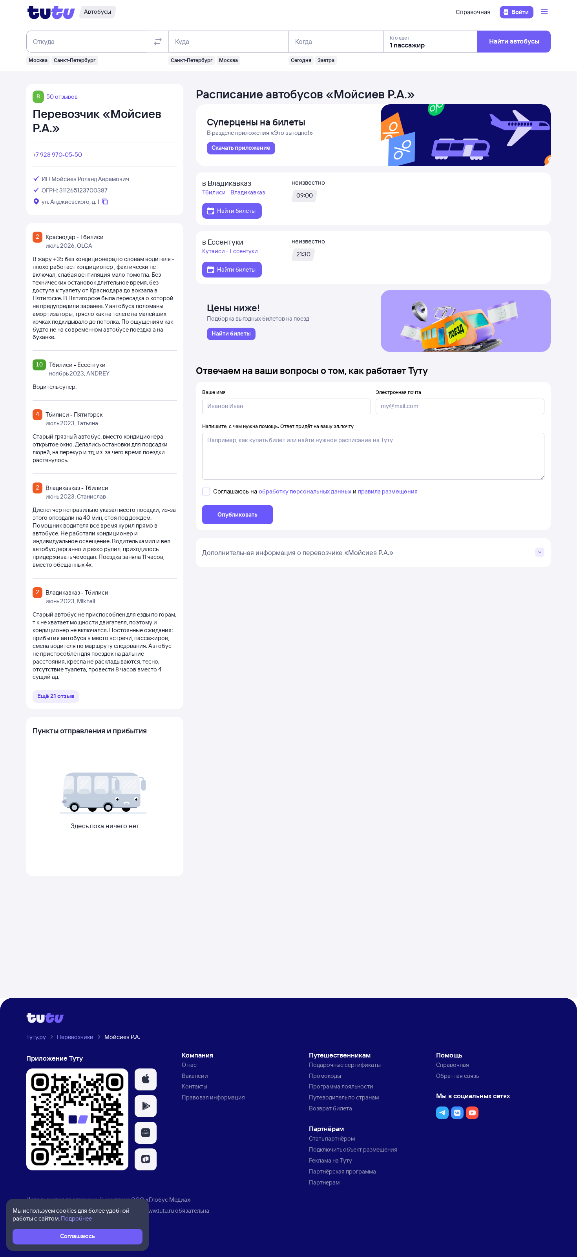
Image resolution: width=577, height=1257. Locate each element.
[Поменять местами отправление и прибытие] (158, 42)
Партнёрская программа (342, 1171)
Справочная (473, 12)
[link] (241, 148)
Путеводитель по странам (344, 1097)
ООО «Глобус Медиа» (161, 1199)
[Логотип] (51, 12)
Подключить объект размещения (353, 1149)
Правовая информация (213, 1097)
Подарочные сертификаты (345, 1064)
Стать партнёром (332, 1138)
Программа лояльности (341, 1086)
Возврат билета (330, 1108)
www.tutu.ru (159, 1210)
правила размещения (388, 491)
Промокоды (325, 1075)
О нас (189, 1064)
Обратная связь (457, 1075)
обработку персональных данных (305, 491)
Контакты (194, 1086)
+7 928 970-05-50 (57, 154)
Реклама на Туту (330, 1160)
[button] (146, 1079)
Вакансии (195, 1075)
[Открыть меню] (545, 12)
